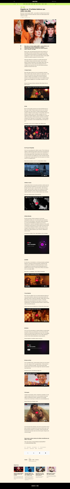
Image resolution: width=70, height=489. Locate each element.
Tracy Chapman (40, 448)
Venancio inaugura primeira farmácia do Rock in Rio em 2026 (18, 474)
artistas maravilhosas (42, 438)
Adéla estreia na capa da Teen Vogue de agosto (51, 474)
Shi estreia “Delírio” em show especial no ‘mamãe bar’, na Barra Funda (29, 474)
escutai (30, 459)
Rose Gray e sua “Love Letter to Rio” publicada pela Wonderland (40, 474)
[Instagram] (52, 1)
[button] (14, 1)
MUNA (36, 448)
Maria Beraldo (32, 448)
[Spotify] (54, 1)
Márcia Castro (27, 448)
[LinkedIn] (55, 1)
